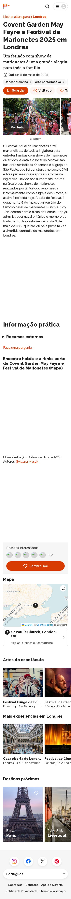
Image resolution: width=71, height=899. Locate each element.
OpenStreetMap (44, 624)
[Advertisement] (35, 278)
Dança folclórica (16, 82)
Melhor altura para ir (25, 17)
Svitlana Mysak (27, 461)
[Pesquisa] (47, 6)
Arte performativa (48, 82)
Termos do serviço (52, 891)
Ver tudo (17, 127)
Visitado (45, 90)
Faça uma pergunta (17, 347)
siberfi (37, 138)
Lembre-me (38, 566)
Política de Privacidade (21, 891)
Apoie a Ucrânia (52, 884)
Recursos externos (24, 336)
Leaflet (28, 624)
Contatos (31, 884)
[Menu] (60, 6)
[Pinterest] (57, 861)
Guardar (18, 90)
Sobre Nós (15, 884)
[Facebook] (28, 861)
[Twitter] (42, 861)
